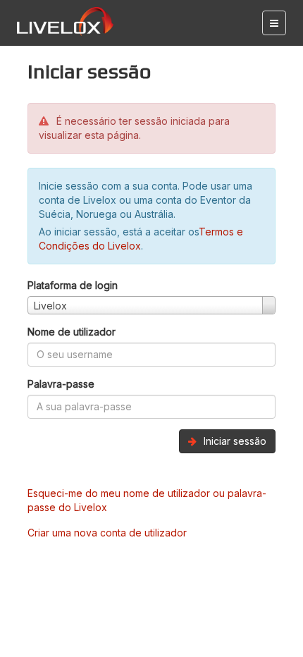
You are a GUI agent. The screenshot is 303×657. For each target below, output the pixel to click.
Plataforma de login (72, 285)
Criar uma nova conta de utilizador (107, 533)
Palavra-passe (60, 384)
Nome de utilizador (71, 332)
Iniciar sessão (233, 441)
